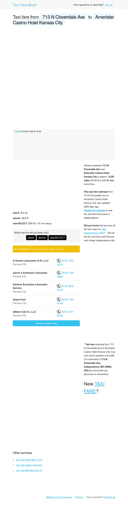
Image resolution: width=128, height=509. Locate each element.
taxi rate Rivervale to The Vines (32, 459)
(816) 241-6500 (65, 313)
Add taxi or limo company (59, 497)
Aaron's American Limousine (30, 272)
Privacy (79, 497)
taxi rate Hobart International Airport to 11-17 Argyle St (43, 465)
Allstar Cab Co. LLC (24, 311)
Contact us (109, 497)
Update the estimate (95, 210)
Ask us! (109, 4)
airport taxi (19, 299)
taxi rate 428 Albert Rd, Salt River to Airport (38, 470)
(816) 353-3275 (65, 262)
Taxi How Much (25, 4)
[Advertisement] (64, 51)
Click (17, 131)
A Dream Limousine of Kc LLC (31, 260)
